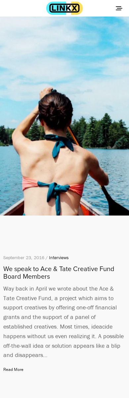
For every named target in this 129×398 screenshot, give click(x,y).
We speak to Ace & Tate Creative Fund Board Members (58, 273)
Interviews (59, 257)
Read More (13, 369)
